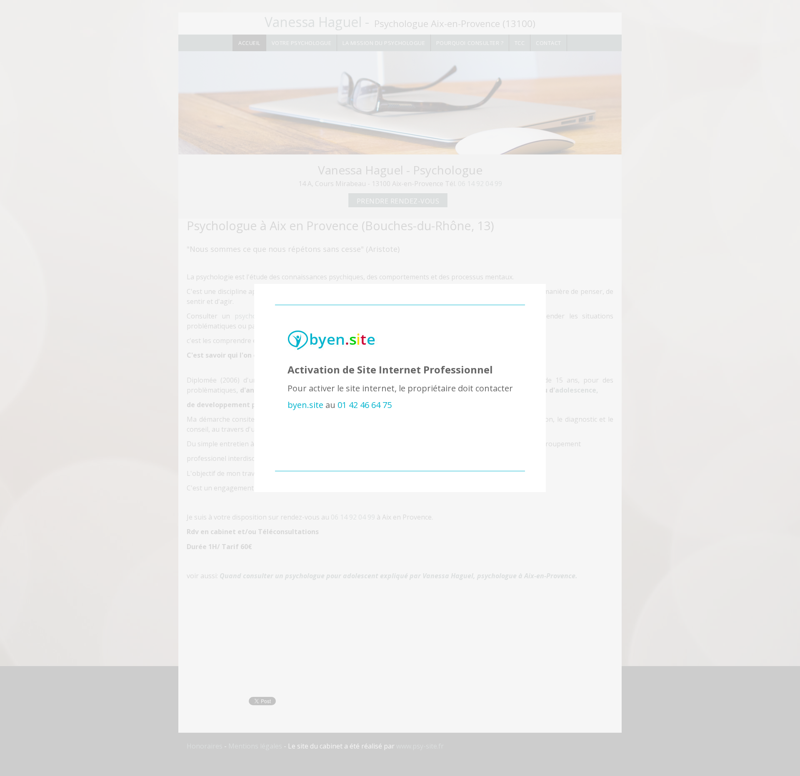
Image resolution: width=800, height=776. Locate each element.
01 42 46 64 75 (365, 404)
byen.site (305, 404)
